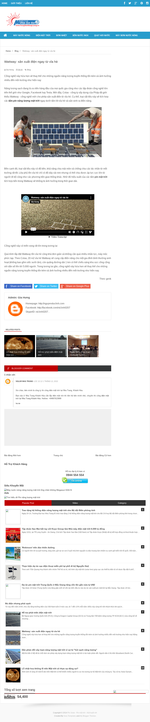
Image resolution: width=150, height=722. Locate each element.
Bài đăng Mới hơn (12, 455)
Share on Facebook (20, 286)
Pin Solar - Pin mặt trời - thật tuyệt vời (82, 713)
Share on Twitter (48, 286)
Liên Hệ (29, 3)
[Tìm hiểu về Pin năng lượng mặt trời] (22, 497)
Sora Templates (70, 716)
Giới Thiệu (16, 3)
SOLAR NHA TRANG (24, 381)
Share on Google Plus (77, 286)
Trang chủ (58, 455)
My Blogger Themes (88, 716)
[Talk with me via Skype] (75, 483)
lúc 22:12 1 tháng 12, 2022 (46, 381)
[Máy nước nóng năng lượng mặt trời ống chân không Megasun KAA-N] (38, 490)
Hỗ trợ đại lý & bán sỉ (75, 471)
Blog (29, 70)
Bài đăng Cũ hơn (103, 455)
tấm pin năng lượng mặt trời (23, 101)
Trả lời (18, 403)
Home (4, 3)
